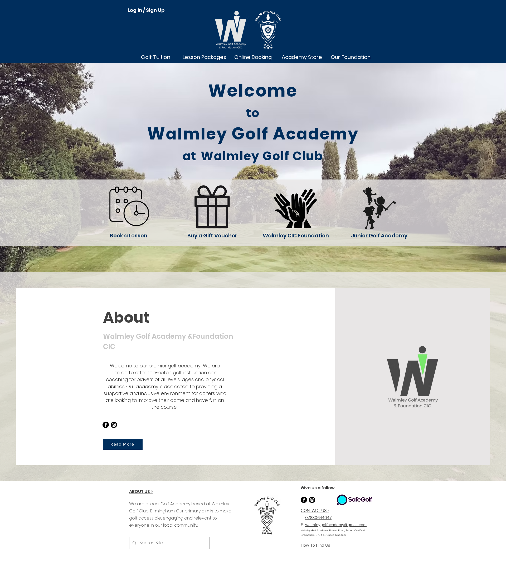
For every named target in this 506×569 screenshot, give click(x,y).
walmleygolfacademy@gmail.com (336, 524)
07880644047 (318, 517)
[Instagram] (114, 425)
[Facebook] (106, 425)
